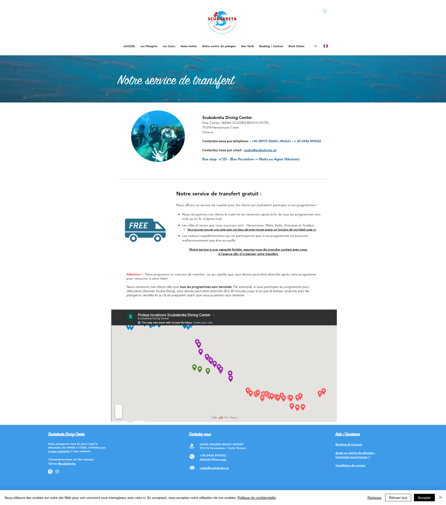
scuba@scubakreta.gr (260, 150)
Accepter (424, 497)
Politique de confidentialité (256, 497)
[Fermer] (440, 497)
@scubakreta (66, 463)
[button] (325, 11)
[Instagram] (57, 471)
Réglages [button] (374, 497)
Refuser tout (398, 497)
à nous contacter (59, 451)
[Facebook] (50, 471)
